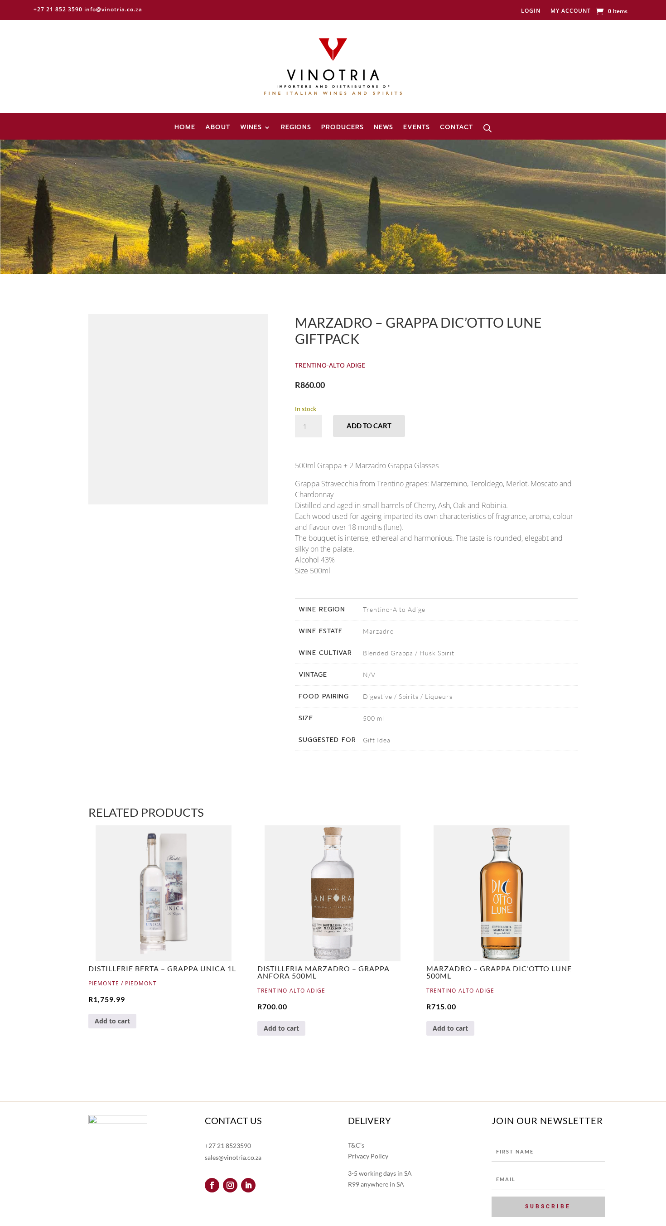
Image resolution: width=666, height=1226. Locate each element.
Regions (296, 128)
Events (416, 128)
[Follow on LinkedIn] (248, 1185)
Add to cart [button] (112, 1021)
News (383, 128)
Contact (456, 128)
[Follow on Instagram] (230, 1185)
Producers (342, 128)
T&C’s (356, 1145)
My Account (570, 11)
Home (184, 128)
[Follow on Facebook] (212, 1185)
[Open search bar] (487, 128)
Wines (251, 128)
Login (531, 11)
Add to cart (369, 426)
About (217, 128)
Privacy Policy (368, 1156)
